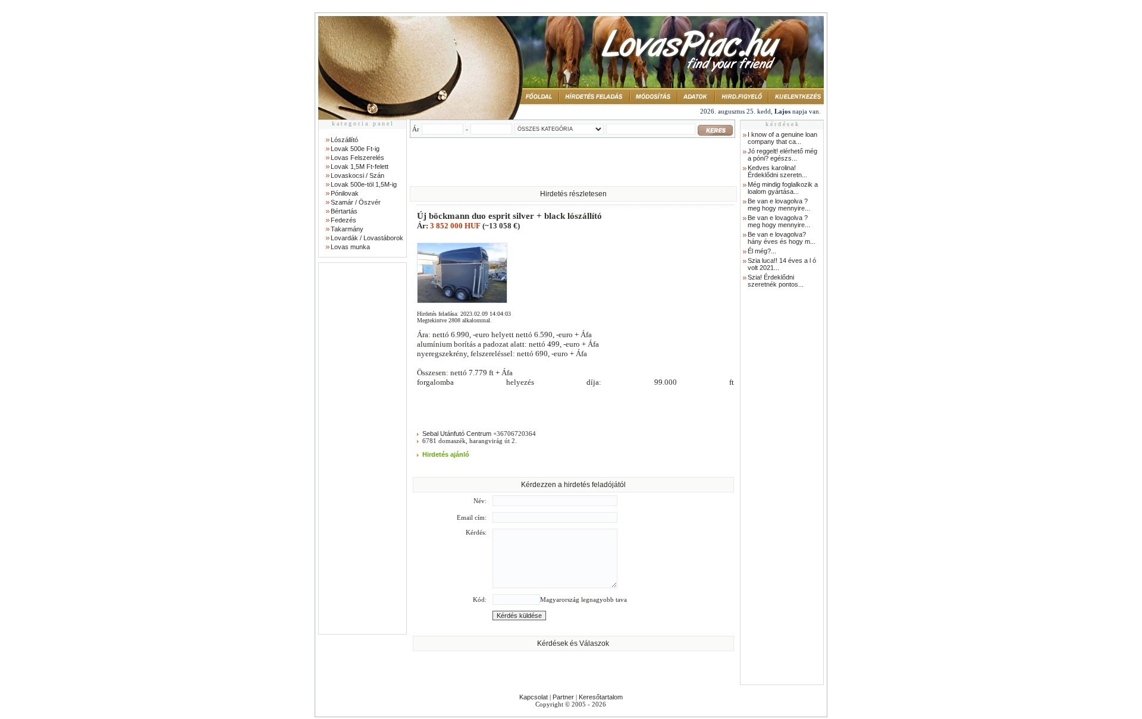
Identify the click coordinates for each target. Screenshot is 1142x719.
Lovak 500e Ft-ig (355, 148)
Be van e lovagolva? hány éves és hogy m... (781, 238)
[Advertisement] (362, 448)
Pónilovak (345, 193)
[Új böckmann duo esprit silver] (462, 300)
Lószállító (344, 139)
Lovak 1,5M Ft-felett (359, 166)
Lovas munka (350, 246)
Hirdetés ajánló (445, 454)
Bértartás (344, 211)
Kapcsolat (533, 697)
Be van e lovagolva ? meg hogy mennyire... (779, 204)
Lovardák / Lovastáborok (367, 237)
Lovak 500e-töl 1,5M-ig (364, 184)
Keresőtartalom (601, 697)
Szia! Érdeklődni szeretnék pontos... (776, 281)
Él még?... (762, 251)
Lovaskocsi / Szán (357, 175)
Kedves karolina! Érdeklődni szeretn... (777, 171)
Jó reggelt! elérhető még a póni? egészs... (782, 154)
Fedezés (343, 220)
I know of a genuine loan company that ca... (782, 138)
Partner (563, 697)
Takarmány (347, 229)
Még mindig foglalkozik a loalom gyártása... (783, 188)
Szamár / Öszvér (356, 202)
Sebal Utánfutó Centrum (456, 433)
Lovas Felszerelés (357, 157)
